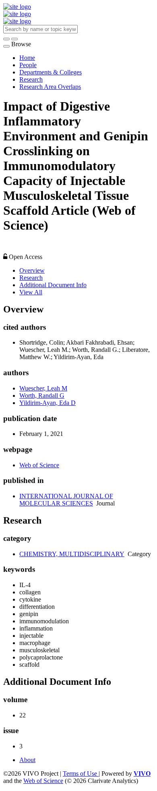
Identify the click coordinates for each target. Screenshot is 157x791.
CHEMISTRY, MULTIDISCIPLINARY (71, 554)
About (27, 759)
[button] (6, 39)
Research (31, 79)
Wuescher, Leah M (43, 388)
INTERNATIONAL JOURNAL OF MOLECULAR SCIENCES (66, 500)
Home (27, 57)
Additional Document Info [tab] (53, 284)
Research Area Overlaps (50, 86)
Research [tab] (31, 277)
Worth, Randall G (41, 395)
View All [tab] (30, 292)
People (28, 65)
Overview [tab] (32, 270)
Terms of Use (81, 773)
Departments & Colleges (50, 72)
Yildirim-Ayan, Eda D (47, 402)
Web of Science (39, 465)
